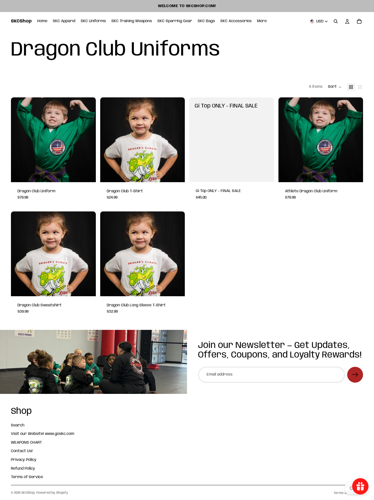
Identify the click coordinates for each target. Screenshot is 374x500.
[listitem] (261, 21)
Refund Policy (23, 468)
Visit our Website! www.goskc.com (42, 434)
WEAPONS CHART (26, 442)
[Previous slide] (19, 140)
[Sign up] (355, 375)
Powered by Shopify (52, 493)
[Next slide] (87, 140)
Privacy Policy (23, 460)
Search (17, 425)
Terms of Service (27, 477)
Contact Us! (22, 451)
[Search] (336, 21)
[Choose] (87, 174)
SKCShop (28, 493)
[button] (335, 87)
